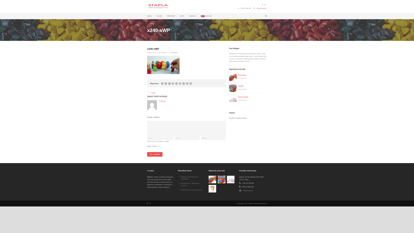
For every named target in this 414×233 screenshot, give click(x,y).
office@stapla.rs (262, 8)
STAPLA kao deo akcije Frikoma (191, 190)
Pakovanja (242, 75)
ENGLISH (208, 16)
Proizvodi (171, 16)
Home (149, 16)
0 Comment (173, 53)
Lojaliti (240, 86)
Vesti (182, 16)
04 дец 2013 (242, 78)
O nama (159, 16)
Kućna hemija (243, 97)
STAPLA (164, 53)
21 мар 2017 (151, 53)
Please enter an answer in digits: (158, 141)
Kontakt (192, 16)
